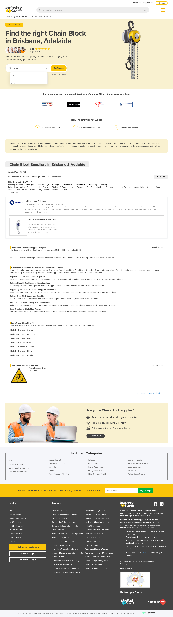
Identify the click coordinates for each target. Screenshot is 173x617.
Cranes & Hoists (58, 530)
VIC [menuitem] (12, 80)
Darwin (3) (104, 185)
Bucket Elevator (77, 187)
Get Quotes (59, 68)
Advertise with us (15, 534)
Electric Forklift (55, 460)
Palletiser (92, 460)
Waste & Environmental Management (99, 553)
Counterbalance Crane (142, 187)
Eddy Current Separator (48, 190)
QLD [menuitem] (13, 84)
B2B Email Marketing (17, 526)
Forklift (51, 470)
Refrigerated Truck (96, 470)
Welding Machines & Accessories (97, 557)
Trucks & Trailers (91, 545)
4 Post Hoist (14, 461)
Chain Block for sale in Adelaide (22, 347)
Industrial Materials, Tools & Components (67, 553)
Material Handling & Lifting (34, 177)
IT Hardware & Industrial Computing (65, 560)
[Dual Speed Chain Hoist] (34, 217)
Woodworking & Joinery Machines (98, 560)
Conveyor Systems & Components (65, 526)
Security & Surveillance (94, 534)
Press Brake (93, 463)
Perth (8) (55, 185)
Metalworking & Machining (95, 514)
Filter (162, 176)
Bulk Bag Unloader (94, 187)
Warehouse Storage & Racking (96, 549)
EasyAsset (146, 552)
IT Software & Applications (62, 564)
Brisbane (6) (67, 185)
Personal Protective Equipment (97, 530)
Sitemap (12, 541)
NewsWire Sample (16, 530)
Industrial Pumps (58, 557)
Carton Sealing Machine (19, 468)
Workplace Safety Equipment (96, 568)
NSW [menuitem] (13, 75)
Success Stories (15, 537)
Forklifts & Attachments (61, 545)
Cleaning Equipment (59, 518)
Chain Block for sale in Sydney (21, 330)
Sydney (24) (29, 185)
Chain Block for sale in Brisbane (22, 343)
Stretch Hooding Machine (138, 463)
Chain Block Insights (18, 192)
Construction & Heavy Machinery (64, 522)
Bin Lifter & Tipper (59, 187)
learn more (95, 436)
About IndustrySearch (17, 518)
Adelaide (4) (80, 185)
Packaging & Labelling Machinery (97, 522)
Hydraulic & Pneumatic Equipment (65, 549)
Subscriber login (28, 559)
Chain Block (56, 177)
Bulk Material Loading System (118, 187)
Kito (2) (25, 182)
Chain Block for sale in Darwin (21, 355)
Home (11, 511)
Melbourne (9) (43, 185)
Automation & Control (60, 511)
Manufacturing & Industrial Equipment (66, 572)
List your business (28, 547)
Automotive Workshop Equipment (64, 514)
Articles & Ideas (15, 514)
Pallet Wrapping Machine (59, 474)
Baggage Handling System (38, 187)
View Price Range (59, 74)
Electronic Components (60, 537)
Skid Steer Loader (135, 460)
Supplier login (27, 553)
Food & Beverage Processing (63, 541)
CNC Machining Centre (18, 471)
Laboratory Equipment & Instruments (65, 568)
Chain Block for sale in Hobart (21, 351)
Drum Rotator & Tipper (25, 190)
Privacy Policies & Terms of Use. (65, 613)
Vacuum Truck (133, 470)
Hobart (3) (93, 185)
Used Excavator (134, 467)
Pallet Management (92, 526)
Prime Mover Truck (96, 467)
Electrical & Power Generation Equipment (67, 534)
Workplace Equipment (93, 564)
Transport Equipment (93, 541)
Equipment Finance (57, 463)
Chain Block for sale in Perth (20, 338)
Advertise (161, 3)
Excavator (53, 467)
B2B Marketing (15, 522)
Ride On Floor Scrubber (98, 474)
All (32, 182)
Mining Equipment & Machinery (97, 518)
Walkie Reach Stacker (137, 474)
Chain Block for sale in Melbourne (22, 334)
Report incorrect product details (147, 393)
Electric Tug (66, 190)
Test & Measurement (93, 537)
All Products (13, 177)
